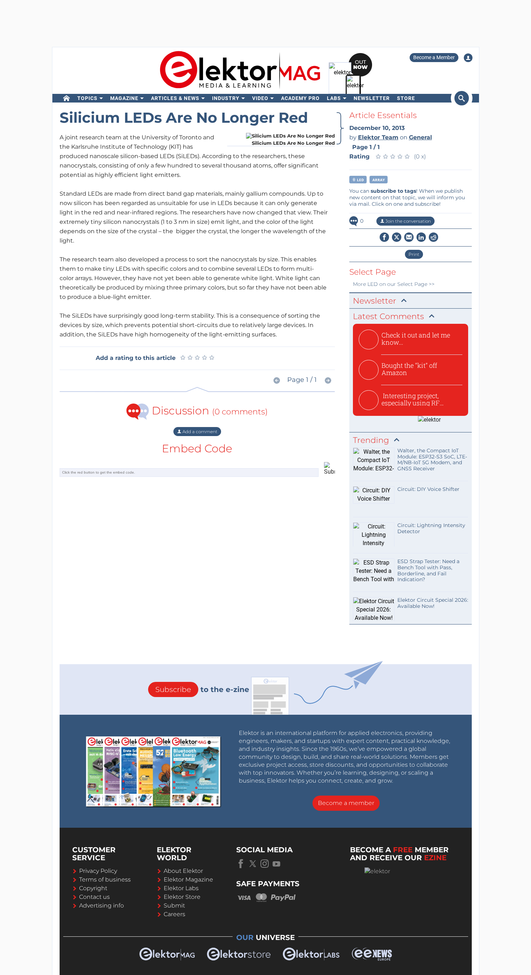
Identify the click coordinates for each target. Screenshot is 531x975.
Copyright (93, 888)
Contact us (94, 896)
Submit (174, 905)
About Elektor (183, 870)
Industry (225, 98)
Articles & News (175, 98)
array (378, 179)
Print (414, 254)
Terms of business (105, 879)
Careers (174, 914)
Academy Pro (300, 98)
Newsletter (372, 98)
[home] (66, 98)
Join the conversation (407, 221)
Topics (87, 98)
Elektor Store (182, 896)
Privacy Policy (98, 870)
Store (406, 98)
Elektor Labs (181, 888)
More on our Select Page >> (394, 284)
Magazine (124, 98)
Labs (334, 98)
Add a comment (199, 431)
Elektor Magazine (188, 879)
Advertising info (101, 905)
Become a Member (434, 57)
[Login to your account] (468, 57)
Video (260, 98)
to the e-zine (202, 689)
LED (360, 179)
